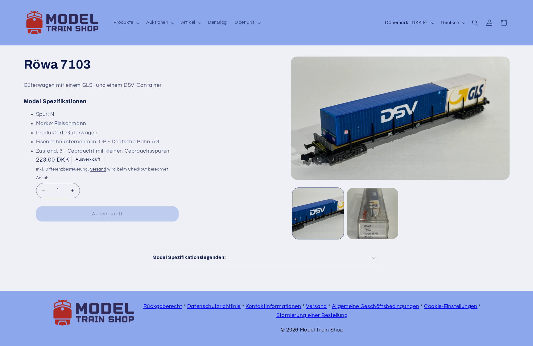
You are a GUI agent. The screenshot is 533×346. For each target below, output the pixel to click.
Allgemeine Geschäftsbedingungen (375, 306)
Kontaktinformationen (273, 306)
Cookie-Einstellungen (450, 306)
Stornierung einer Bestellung (312, 315)
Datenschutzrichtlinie (214, 306)
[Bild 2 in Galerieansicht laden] (372, 213)
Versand (98, 169)
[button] (125, 23)
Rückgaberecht (162, 306)
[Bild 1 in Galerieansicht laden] (318, 213)
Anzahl (43, 178)
